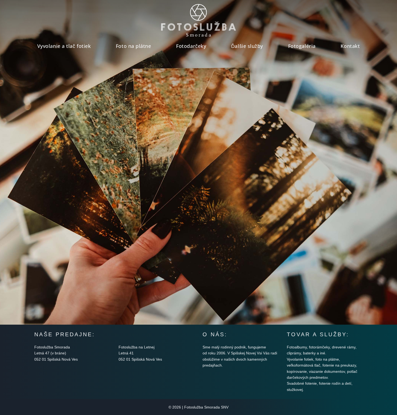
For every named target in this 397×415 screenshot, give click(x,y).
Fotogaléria (302, 46)
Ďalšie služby (247, 46)
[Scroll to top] (383, 396)
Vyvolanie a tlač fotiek (64, 46)
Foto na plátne (133, 46)
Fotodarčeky (191, 46)
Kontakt (350, 46)
